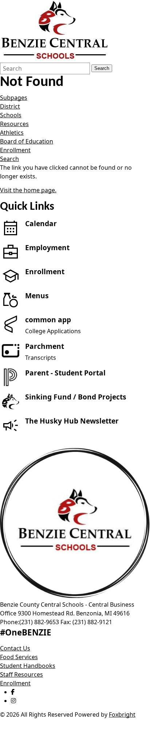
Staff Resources (21, 674)
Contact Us (15, 648)
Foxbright (122, 714)
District (10, 106)
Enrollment (15, 150)
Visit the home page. (28, 190)
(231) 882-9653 (39, 622)
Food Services (19, 657)
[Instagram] (13, 701)
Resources (14, 124)
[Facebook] (13, 692)
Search (101, 68)
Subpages (13, 98)
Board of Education (26, 141)
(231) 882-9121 (92, 622)
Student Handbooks (27, 666)
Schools (10, 115)
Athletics (12, 133)
